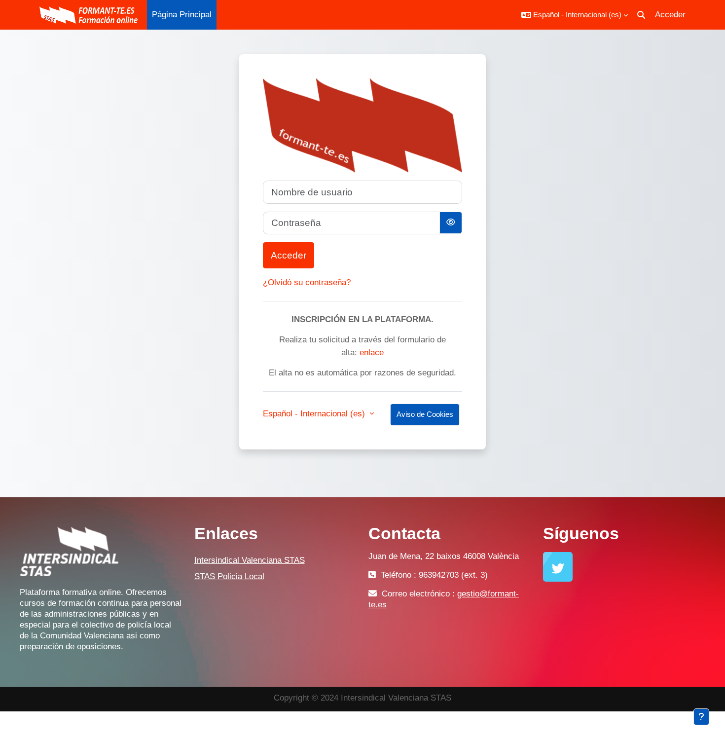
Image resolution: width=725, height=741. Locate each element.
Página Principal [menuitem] (182, 14)
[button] (574, 15)
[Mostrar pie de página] (701, 716)
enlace (372, 352)
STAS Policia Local (229, 576)
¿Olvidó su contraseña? (307, 282)
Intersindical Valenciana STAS (249, 560)
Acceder (670, 14)
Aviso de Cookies (425, 414)
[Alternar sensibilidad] (450, 223)
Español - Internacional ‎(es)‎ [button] (315, 413)
